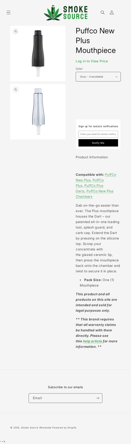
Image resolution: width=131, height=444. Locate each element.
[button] (8, 12)
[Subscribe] (97, 398)
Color (79, 68)
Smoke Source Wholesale (36, 427)
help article (92, 341)
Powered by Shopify (64, 427)
